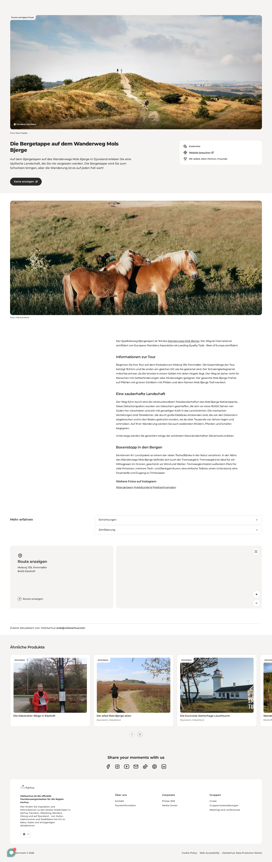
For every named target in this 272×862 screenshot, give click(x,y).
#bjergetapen (124, 487)
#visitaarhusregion (164, 487)
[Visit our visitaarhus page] (108, 766)
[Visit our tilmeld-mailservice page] (136, 766)
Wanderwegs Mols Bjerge (183, 341)
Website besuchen (200, 152)
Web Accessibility (209, 852)
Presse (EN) (168, 801)
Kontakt (119, 801)
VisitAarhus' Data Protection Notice (242, 852)
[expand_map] (255, 551)
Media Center (170, 805)
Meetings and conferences (225, 809)
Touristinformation (125, 805)
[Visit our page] (117, 766)
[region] (189, 577)
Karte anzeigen (24, 181)
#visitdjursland (143, 487)
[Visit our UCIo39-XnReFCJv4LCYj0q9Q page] (126, 766)
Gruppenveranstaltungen (224, 805)
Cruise (213, 801)
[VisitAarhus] (29, 787)
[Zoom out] (256, 603)
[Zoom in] (256, 594)
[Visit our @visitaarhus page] (145, 766)
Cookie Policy (189, 852)
